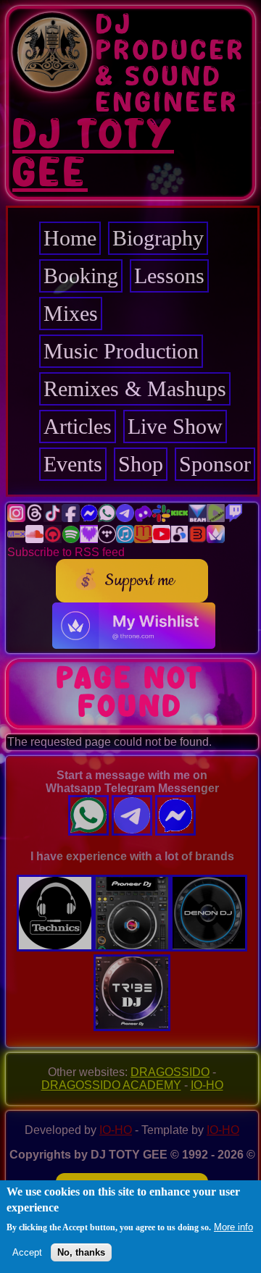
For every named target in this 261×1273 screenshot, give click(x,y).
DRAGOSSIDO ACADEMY (111, 1085)
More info (233, 1227)
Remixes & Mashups (135, 388)
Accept (27, 1252)
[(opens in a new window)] (16, 518)
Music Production (121, 351)
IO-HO (207, 1085)
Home (70, 238)
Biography (158, 238)
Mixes (71, 313)
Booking (81, 275)
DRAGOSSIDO (170, 1072)
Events (73, 464)
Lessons (169, 275)
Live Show (175, 426)
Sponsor (215, 464)
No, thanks (81, 1252)
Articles (78, 426)
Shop (140, 464)
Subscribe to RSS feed (66, 552)
